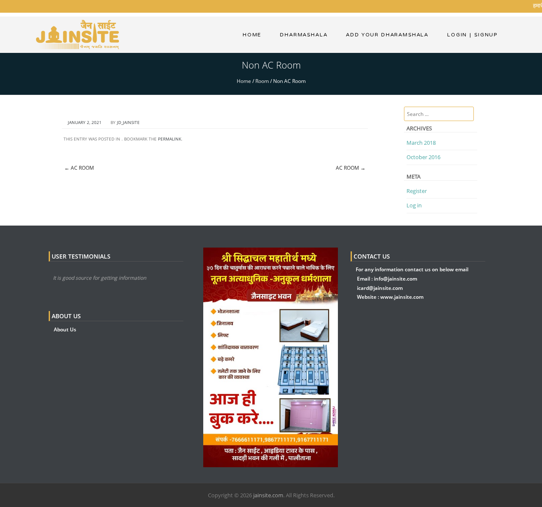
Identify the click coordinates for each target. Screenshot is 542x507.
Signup (484, 35)
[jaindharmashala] (77, 34)
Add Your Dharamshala (387, 35)
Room (262, 81)
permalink (169, 139)
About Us (65, 329)
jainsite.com (268, 495)
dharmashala (303, 35)
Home (252, 35)
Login (457, 35)
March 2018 (421, 142)
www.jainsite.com (401, 296)
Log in (414, 205)
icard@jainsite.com (380, 288)
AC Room (79, 167)
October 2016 (423, 157)
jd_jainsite (128, 122)
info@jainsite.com (395, 278)
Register (416, 191)
